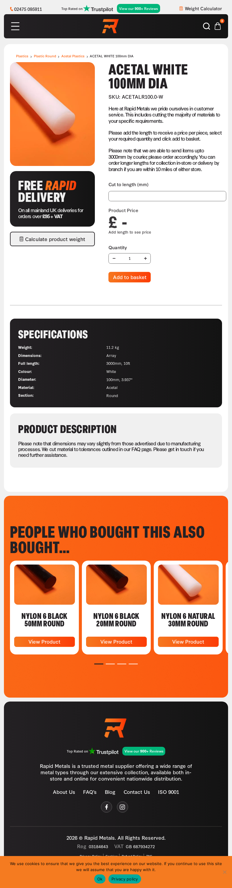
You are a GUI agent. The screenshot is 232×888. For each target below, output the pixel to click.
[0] (218, 25)
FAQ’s (90, 791)
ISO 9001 (168, 791)
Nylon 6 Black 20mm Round (116, 619)
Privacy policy (124, 879)
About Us (64, 791)
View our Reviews (138, 8)
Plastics (22, 55)
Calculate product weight (55, 238)
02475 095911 (28, 9)
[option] (44, 608)
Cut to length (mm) (128, 184)
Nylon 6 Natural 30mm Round (188, 619)
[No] (224, 872)
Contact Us (137, 791)
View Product (44, 641)
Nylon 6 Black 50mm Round (44, 619)
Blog (110, 791)
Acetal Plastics (73, 55)
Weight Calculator (203, 8)
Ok (100, 879)
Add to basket (130, 276)
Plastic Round (45, 55)
